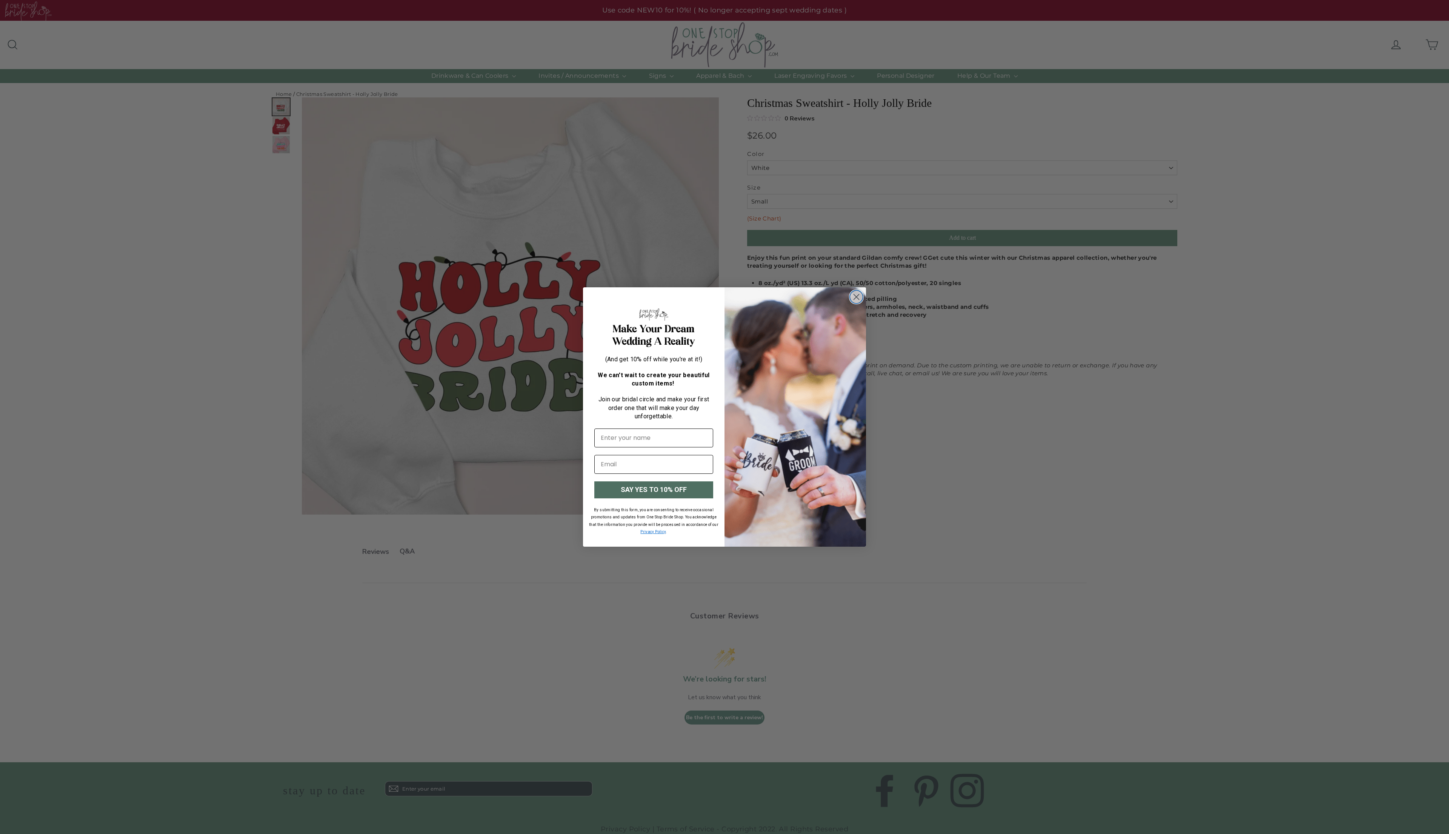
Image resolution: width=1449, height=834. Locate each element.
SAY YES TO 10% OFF (654, 489)
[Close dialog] (856, 297)
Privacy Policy (653, 532)
